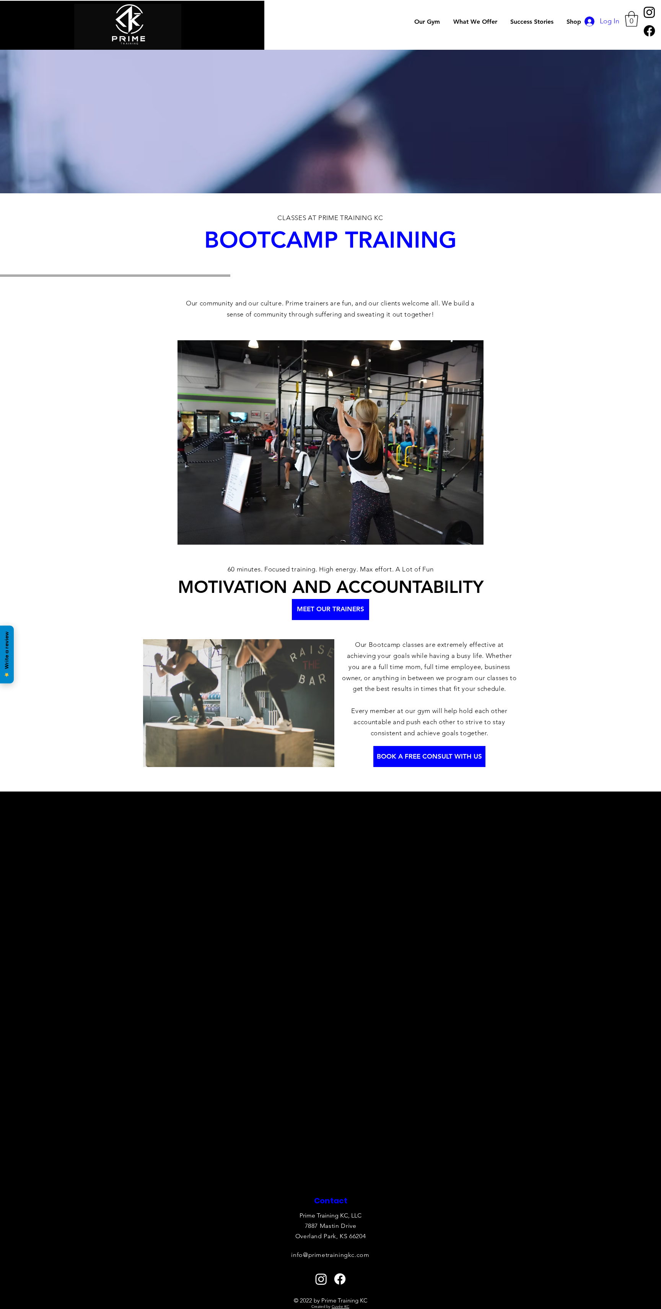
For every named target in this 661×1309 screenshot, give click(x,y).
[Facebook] (649, 30)
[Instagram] (649, 12)
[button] (476, 21)
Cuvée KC (340, 1306)
